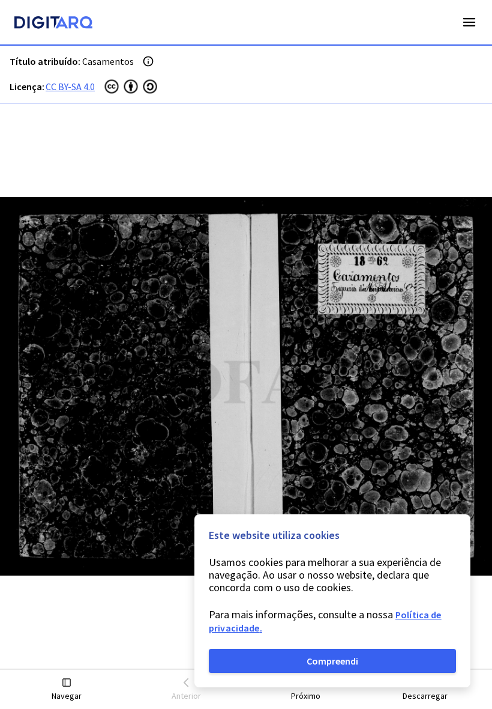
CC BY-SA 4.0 (70, 87)
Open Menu (469, 22)
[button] (67, 689)
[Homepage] (53, 24)
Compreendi (332, 661)
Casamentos (108, 61)
